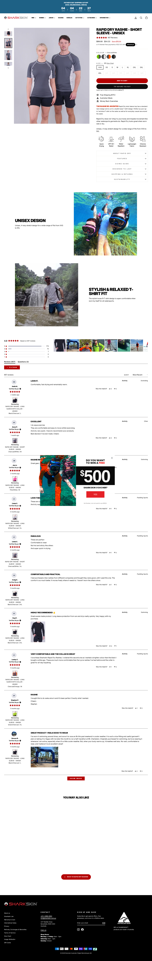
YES (95, 494)
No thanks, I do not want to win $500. (95, 503)
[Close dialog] (112, 458)
